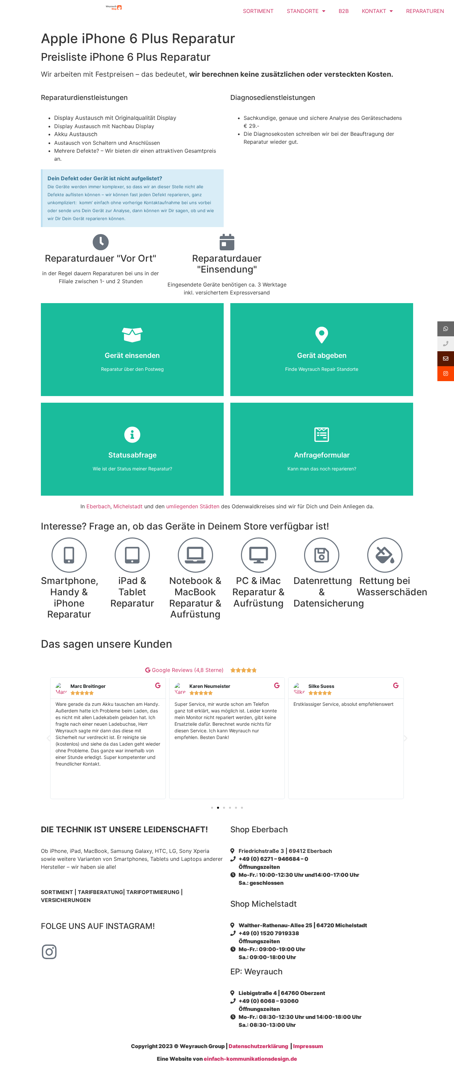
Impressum (308, 1046)
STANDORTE (303, 11)
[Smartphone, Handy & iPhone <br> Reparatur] (69, 555)
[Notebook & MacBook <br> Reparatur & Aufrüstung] (195, 555)
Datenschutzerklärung (258, 1046)
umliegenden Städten (192, 506)
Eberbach (98, 506)
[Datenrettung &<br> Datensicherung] (321, 555)
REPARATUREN (425, 11)
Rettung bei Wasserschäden (392, 586)
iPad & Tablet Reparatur (132, 592)
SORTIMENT (258, 11)
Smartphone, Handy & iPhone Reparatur (69, 597)
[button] (48, 738)
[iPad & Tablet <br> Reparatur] (132, 555)
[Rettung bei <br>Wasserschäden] (384, 555)
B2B (344, 11)
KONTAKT (374, 11)
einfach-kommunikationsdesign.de (250, 1058)
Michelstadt (128, 506)
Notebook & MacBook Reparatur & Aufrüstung (195, 597)
